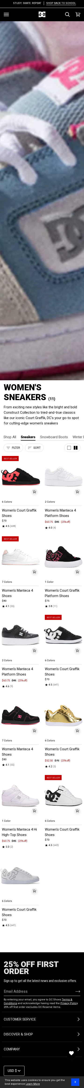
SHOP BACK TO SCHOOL (58, 3)
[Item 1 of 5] (20, 476)
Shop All (10, 437)
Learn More (33, 1083)
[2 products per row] (75, 448)
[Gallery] (20, 476)
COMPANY (12, 1049)
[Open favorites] (71, 1053)
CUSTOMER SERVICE (20, 1019)
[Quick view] (34, 491)
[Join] (74, 991)
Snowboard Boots (54, 437)
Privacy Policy (68, 1003)
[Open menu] (6, 14)
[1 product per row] (69, 448)
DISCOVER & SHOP (18, 1034)
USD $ (12, 1071)
